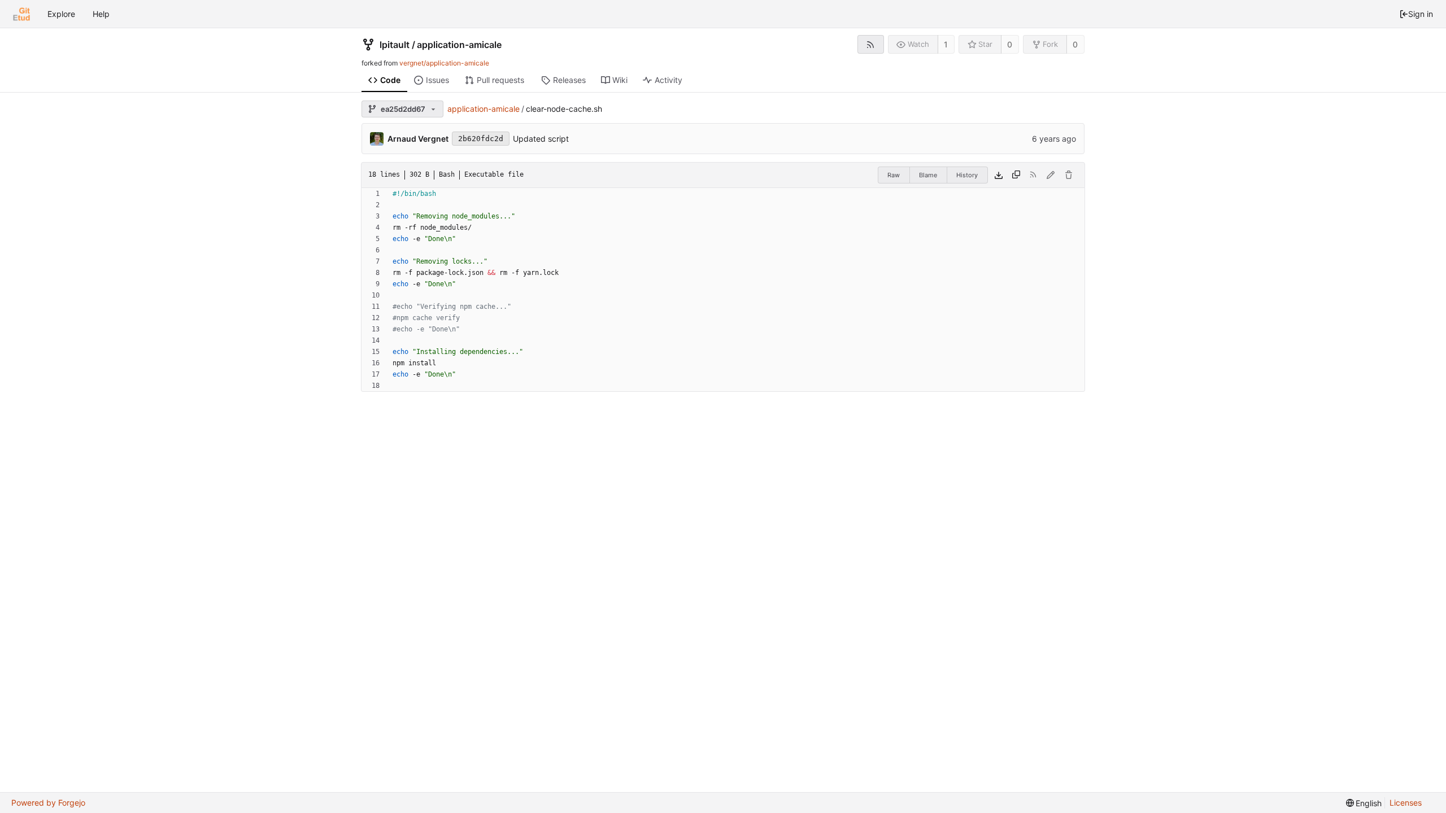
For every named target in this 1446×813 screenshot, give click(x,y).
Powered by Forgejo (48, 802)
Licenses (1406, 802)
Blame (928, 175)
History (967, 175)
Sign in (1420, 14)
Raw (893, 175)
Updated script (541, 138)
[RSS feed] (870, 44)
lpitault (395, 44)
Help (101, 14)
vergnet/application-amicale (444, 63)
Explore (61, 14)
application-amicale (459, 44)
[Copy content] (1016, 175)
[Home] (21, 14)
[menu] (1364, 803)
